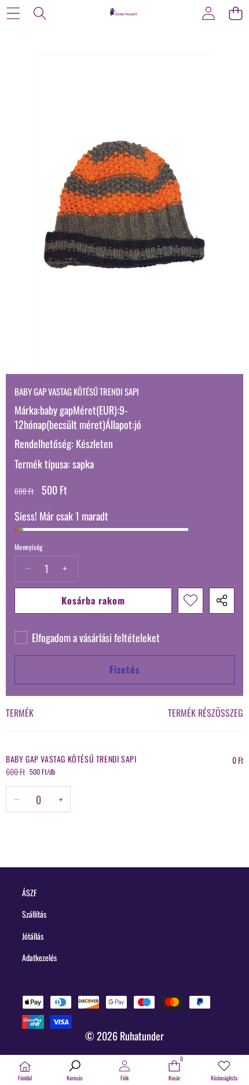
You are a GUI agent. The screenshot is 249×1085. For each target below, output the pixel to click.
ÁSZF (29, 892)
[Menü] (13, 13)
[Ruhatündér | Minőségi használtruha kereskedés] (124, 13)
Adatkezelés (39, 957)
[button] (235, 13)
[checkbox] (87, 637)
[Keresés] (40, 13)
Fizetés (124, 669)
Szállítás (34, 914)
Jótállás (32, 936)
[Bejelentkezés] (208, 13)
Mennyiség (28, 547)
